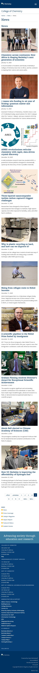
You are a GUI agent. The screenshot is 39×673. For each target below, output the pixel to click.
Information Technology (8, 617)
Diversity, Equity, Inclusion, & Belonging (12, 610)
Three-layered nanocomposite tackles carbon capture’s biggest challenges (17, 198)
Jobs (2, 619)
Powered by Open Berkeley (29, 658)
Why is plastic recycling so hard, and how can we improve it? (17, 245)
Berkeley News (6, 633)
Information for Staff (7, 615)
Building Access (5, 604)
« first (8, 495)
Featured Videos (8, 523)
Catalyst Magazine (9, 516)
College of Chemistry (11, 11)
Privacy (35, 664)
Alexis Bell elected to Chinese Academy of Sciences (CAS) (15, 429)
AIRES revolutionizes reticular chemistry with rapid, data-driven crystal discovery (18, 152)
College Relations (6, 606)
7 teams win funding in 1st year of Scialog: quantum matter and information (18, 103)
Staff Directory (6, 623)
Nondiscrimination (32, 662)
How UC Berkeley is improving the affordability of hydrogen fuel (18, 473)
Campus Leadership (7, 635)
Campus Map (5, 639)
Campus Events (6, 637)
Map (2, 556)
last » (32, 499)
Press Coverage (8, 513)
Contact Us (4, 608)
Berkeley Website (7, 631)
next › (26, 499)
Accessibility (34, 660)
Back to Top (34, 670)
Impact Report (7, 520)
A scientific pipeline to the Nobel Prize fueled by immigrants (17, 335)
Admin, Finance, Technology (9, 602)
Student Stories (8, 526)
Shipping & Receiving (7, 621)
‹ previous (16, 495)
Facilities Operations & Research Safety (13, 612)
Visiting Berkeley (6, 642)
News (9, 15)
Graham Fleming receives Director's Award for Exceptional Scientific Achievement (19, 380)
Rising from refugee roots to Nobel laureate (18, 289)
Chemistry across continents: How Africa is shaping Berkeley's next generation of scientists (18, 57)
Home (3, 15)
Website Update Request (8, 625)
